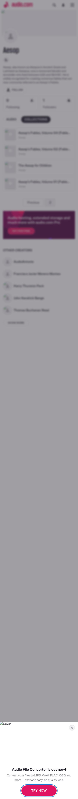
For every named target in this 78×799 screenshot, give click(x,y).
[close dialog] (72, 728)
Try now (39, 790)
